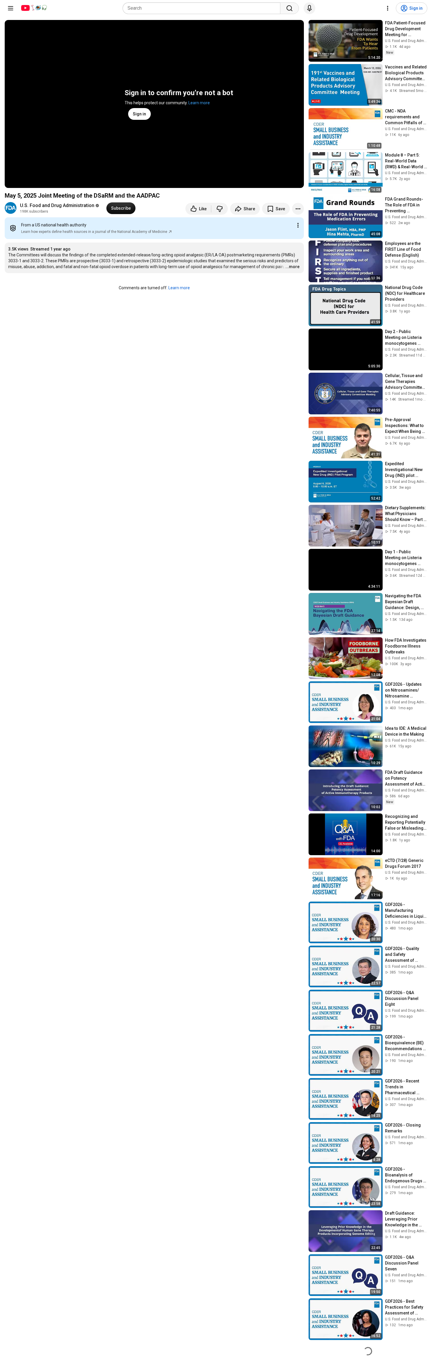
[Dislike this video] (219, 209)
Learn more (199, 102)
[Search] (289, 8)
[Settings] (387, 8)
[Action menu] (298, 225)
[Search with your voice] (309, 8)
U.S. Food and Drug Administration (57, 205)
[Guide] (10, 8)
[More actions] (298, 209)
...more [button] (292, 266)
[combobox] (203, 8)
